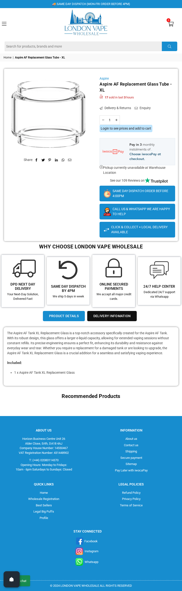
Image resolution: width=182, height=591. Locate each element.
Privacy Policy (131, 499)
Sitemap (131, 464)
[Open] (12, 579)
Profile (44, 518)
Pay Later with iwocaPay (131, 470)
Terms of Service (131, 505)
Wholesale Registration (43, 499)
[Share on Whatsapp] (63, 160)
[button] (170, 23)
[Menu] (4, 23)
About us (131, 439)
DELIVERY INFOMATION (112, 316)
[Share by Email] (70, 160)
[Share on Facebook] (36, 160)
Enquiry (145, 108)
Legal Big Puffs (43, 511)
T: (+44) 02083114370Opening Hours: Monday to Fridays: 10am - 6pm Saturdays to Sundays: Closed (44, 464)
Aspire (104, 78)
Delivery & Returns (117, 108)
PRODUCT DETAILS (64, 316)
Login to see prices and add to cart (126, 128)
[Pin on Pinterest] (50, 160)
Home (7, 57)
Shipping (131, 451)
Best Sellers (44, 505)
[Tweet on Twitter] (43, 160)
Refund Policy (131, 492)
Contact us (131, 445)
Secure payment (131, 458)
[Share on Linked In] (56, 160)
